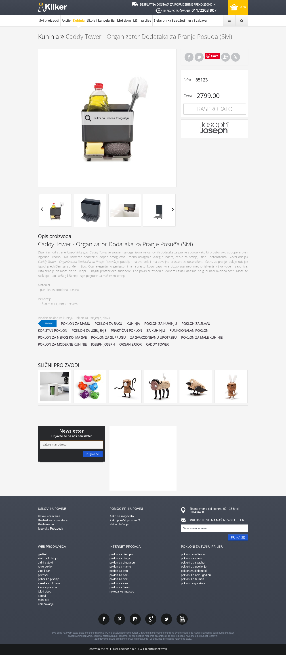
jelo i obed (44, 591)
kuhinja (133, 323)
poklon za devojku (121, 554)
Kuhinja (79, 20)
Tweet (199, 57)
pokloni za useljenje (193, 566)
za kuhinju (156, 330)
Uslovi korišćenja (49, 516)
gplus (150, 619)
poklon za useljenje (89, 330)
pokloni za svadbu (192, 562)
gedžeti (42, 554)
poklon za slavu (195, 323)
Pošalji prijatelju (225, 57)
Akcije (66, 20)
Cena (187, 95)
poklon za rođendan (193, 554)
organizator (130, 344)
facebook (103, 619)
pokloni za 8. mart (192, 579)
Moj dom (124, 20)
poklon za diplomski (194, 570)
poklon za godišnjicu (194, 583)
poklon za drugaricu (122, 562)
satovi (42, 595)
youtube (182, 619)
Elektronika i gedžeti (169, 20)
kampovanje (46, 604)
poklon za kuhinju (160, 323)
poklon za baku (108, 323)
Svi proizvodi (49, 20)
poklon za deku (119, 579)
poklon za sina (118, 583)
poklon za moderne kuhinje (62, 344)
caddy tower (157, 344)
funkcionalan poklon (189, 330)
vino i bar (44, 570)
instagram (135, 619)
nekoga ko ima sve (121, 591)
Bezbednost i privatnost (53, 520)
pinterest (119, 619)
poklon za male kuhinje (202, 337)
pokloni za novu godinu (196, 575)
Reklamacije (46, 524)
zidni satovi (45, 562)
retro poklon (45, 566)
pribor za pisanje (48, 579)
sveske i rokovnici (49, 583)
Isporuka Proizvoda (50, 528)
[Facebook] (189, 57)
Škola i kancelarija (101, 20)
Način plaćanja (118, 524)
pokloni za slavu (191, 558)
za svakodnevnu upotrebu (153, 337)
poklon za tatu (118, 570)
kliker (52, 7)
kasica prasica (47, 587)
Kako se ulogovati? (121, 516)
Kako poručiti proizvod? (124, 520)
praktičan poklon (126, 330)
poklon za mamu (75, 323)
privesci (43, 575)
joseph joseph (103, 344)
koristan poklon (52, 330)
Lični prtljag (142, 20)
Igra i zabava (197, 20)
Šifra (187, 79)
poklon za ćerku (119, 587)
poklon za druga (119, 558)
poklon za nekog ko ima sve (62, 337)
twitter (166, 619)
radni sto (43, 599)
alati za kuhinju (47, 558)
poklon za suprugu (108, 337)
